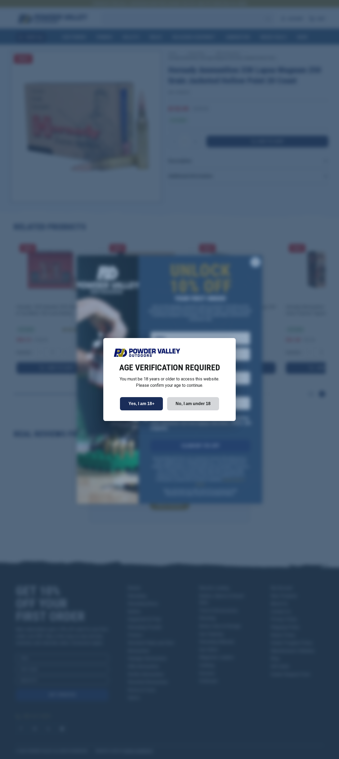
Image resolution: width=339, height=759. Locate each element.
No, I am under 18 (193, 403)
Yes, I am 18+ (141, 403)
